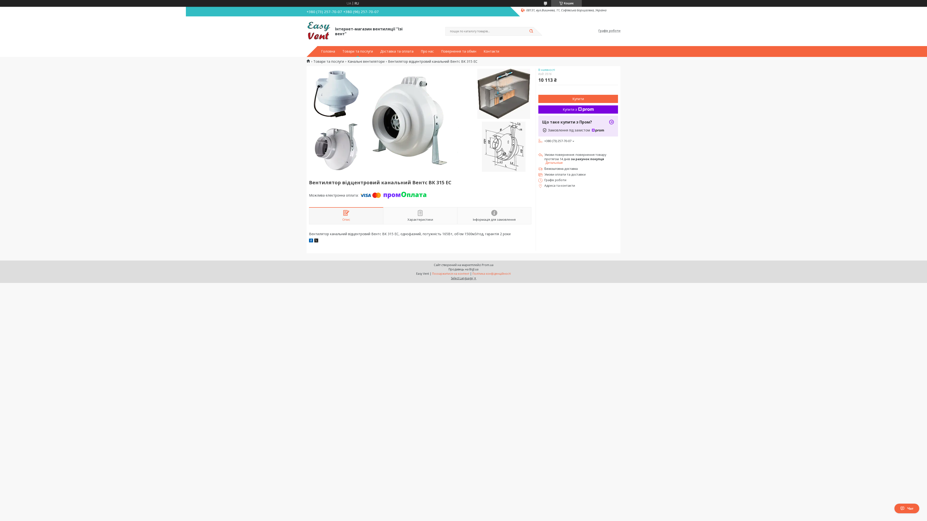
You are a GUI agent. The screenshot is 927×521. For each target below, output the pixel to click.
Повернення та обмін (458, 51)
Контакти (491, 51)
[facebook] (311, 241)
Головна (328, 51)
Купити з (570, 109)
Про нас (427, 51)
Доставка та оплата (397, 51)
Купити (578, 98)
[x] (316, 241)
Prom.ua (487, 265)
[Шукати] (531, 31)
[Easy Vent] (319, 31)
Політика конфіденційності (491, 274)
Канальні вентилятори (366, 61)
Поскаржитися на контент (450, 274)
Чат (910, 508)
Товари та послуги (357, 51)
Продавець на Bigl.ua (463, 269)
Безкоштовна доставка (561, 169)
